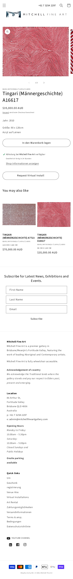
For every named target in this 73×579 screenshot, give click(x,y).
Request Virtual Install (30, 175)
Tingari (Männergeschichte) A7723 (18, 236)
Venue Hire (13, 492)
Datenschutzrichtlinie (19, 526)
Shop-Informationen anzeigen (22, 163)
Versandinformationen (19, 512)
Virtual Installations (18, 497)
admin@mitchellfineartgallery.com (28, 419)
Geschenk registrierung (14, 485)
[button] (4, 5)
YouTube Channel (20, 538)
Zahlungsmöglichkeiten (19, 507)
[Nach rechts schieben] (44, 82)
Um (9, 478)
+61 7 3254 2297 (47, 5)
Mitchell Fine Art (46, 573)
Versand (6, 112)
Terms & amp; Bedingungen (14, 519)
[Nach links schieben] (29, 82)
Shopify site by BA (27, 573)
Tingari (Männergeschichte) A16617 (49, 238)
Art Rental (12, 502)
